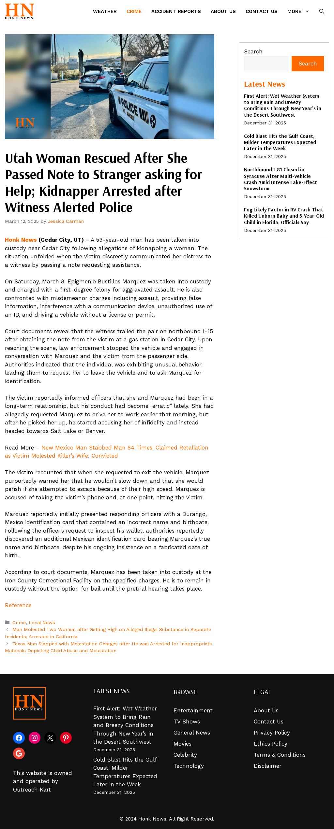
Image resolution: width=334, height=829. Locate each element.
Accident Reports (176, 11)
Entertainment (193, 710)
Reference (18, 605)
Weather (105, 11)
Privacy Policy (272, 732)
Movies (182, 743)
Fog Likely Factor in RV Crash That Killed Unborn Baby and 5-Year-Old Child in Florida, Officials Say (284, 215)
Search (253, 51)
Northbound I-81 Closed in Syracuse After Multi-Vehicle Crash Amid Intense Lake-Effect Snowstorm (280, 179)
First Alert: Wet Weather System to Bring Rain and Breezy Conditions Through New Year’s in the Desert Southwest (282, 105)
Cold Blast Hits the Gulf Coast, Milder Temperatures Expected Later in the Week (280, 142)
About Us (223, 11)
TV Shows (187, 721)
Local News (42, 622)
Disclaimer (267, 766)
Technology (189, 766)
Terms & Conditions (280, 754)
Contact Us (262, 11)
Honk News (21, 239)
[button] (321, 11)
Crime (134, 11)
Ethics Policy (270, 743)
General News (192, 732)
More (294, 11)
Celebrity (185, 754)
